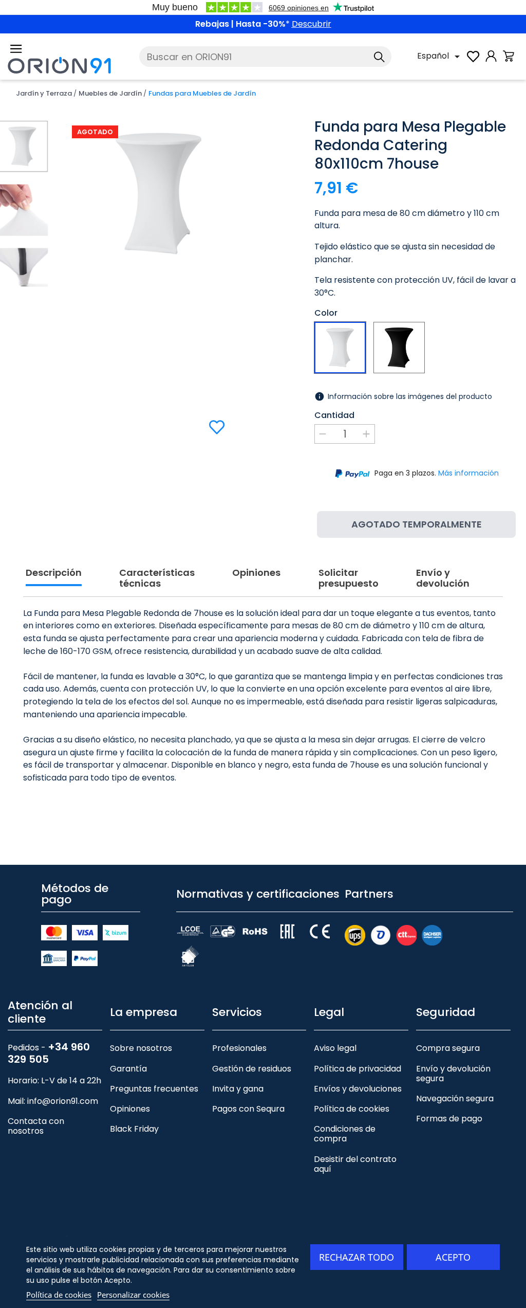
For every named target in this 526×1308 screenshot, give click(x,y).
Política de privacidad (357, 1069)
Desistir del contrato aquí (355, 1164)
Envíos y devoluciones (358, 1089)
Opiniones (130, 1109)
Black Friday (134, 1129)
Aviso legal (335, 1048)
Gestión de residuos (251, 1069)
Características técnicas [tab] (157, 578)
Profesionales (239, 1048)
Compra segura (448, 1048)
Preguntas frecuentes (154, 1089)
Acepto (453, 1257)
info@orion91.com (62, 1101)
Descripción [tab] (54, 573)
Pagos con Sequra (248, 1109)
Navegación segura (455, 1098)
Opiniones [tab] (256, 573)
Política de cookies (351, 1109)
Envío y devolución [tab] (442, 578)
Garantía (128, 1069)
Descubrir (311, 24)
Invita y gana (238, 1089)
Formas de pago (449, 1118)
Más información (468, 473)
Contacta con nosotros (36, 1126)
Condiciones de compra (344, 1134)
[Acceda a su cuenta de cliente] (491, 61)
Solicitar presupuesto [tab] (348, 578)
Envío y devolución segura (453, 1073)
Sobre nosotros (141, 1048)
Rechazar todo (356, 1257)
